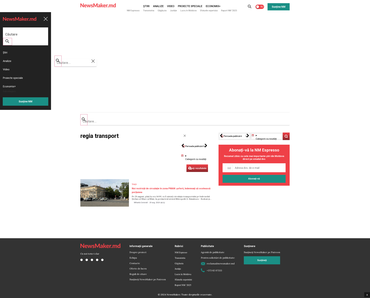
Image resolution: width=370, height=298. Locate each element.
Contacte (135, 263)
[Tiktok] (97, 260)
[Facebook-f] (81, 260)
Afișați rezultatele (286, 136)
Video (170, 6)
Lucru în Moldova (188, 10)
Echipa (133, 257)
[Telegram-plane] (102, 260)
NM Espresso (133, 10)
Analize (158, 6)
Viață (134, 184)
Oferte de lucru (138, 268)
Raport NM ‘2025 (229, 10)
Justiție (173, 10)
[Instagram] (92, 260)
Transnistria (148, 10)
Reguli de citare (138, 274)
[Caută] (83, 119)
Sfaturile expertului (209, 10)
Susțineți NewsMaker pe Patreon (148, 279)
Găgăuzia (162, 10)
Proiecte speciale (190, 6)
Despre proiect (138, 252)
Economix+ (213, 6)
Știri (146, 6)
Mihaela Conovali (141, 203)
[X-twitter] (87, 260)
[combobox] (185, 121)
